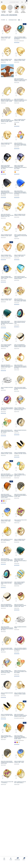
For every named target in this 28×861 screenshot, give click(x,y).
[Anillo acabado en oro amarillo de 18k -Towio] (20, 793)
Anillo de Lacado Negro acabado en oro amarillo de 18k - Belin (20, 495)
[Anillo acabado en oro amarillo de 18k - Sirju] (7, 290)
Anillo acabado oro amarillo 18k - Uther (6, 520)
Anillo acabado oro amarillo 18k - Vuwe (6, 38)
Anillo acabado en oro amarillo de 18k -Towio (19, 802)
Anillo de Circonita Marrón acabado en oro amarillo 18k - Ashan (7, 366)
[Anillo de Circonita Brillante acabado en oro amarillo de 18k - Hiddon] (7, 466)
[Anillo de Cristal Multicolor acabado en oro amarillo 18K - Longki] (20, 135)
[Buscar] (22, 2)
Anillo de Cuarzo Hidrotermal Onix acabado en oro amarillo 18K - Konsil (7, 192)
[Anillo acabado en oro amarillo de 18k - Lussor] (7, 444)
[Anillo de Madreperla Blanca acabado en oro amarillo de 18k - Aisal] (7, 812)
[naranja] (4, 172)
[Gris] (15, 124)
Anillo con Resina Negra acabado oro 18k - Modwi (20, 453)
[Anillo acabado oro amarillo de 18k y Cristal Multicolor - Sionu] (20, 399)
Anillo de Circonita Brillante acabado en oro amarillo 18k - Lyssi (7, 215)
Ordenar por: (12, 20)
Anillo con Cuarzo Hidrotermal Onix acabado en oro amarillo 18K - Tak (7, 323)
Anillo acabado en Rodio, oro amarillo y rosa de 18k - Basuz (20, 235)
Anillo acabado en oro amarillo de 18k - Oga (6, 60)
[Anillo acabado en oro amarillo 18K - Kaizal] (20, 247)
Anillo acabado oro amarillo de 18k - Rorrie (6, 256)
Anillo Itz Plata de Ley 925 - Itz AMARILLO (20, 520)
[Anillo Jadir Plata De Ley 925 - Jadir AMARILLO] (7, 531)
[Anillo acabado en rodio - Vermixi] (7, 832)
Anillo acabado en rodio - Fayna (7, 388)
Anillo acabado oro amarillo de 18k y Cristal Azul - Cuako (6, 277)
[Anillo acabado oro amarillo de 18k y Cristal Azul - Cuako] (7, 268)
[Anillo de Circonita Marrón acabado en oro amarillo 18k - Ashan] (7, 357)
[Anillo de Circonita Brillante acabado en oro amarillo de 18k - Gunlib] (7, 91)
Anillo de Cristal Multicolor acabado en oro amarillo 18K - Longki (20, 144)
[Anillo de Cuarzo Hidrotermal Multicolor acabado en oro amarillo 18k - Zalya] (20, 357)
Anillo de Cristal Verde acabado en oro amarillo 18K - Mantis (20, 38)
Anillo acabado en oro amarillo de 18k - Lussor (6, 453)
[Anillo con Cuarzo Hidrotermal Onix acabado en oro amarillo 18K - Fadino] (20, 157)
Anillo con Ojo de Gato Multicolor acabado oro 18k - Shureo (7, 431)
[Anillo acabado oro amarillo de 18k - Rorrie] (7, 247)
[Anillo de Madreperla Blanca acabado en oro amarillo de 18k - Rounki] (20, 336)
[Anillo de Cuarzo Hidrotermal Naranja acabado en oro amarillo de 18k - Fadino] (7, 486)
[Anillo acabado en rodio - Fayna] (7, 379)
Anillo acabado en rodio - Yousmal (20, 431)
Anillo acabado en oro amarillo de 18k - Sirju (6, 299)
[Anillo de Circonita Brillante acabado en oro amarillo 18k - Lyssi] (7, 206)
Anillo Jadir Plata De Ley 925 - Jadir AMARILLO (7, 540)
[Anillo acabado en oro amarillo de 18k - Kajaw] (20, 206)
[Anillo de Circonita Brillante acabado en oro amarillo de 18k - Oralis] (7, 111)
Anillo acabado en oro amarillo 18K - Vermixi (19, 120)
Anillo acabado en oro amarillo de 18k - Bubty (6, 235)
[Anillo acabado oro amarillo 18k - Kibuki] (7, 793)
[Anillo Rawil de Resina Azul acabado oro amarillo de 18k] (7, 336)
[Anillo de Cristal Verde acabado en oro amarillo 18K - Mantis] (20, 29)
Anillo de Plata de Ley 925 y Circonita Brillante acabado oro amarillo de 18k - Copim (20, 842)
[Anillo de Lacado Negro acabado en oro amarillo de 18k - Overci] (20, 812)
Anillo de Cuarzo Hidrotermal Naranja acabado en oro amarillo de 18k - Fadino (7, 496)
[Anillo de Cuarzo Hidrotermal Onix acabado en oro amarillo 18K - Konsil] (7, 183)
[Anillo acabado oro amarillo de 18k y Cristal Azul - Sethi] (20, 466)
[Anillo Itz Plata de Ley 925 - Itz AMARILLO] (20, 511)
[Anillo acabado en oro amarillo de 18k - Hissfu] (20, 51)
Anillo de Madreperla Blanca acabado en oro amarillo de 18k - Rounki (20, 345)
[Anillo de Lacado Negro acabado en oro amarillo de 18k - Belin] (20, 486)
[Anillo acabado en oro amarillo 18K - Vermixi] (20, 111)
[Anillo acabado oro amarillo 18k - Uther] (7, 511)
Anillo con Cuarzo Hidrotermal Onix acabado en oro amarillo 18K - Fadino (20, 167)
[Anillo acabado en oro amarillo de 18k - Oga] (7, 51)
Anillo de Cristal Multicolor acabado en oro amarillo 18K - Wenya (20, 299)
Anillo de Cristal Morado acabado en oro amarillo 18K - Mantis (7, 408)
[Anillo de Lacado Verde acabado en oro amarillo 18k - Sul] (20, 379)
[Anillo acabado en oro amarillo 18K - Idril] (7, 135)
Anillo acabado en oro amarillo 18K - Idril (6, 144)
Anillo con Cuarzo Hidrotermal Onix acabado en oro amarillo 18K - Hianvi (7, 167)
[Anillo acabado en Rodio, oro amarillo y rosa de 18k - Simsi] (7, 854)
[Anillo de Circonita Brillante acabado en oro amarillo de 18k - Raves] (20, 70)
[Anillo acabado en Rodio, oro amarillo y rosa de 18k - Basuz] (20, 226)
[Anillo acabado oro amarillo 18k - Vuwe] (7, 29)
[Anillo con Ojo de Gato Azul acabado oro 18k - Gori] (20, 313)
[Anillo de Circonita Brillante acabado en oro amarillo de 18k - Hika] (20, 91)
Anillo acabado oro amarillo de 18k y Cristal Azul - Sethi (20, 475)
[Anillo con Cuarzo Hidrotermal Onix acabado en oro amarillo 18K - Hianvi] (7, 157)
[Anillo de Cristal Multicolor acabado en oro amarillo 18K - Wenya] (20, 290)
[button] (3, 31)
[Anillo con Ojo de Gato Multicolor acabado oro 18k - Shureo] (7, 422)
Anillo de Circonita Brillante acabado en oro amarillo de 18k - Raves (20, 79)
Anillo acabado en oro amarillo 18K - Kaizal (19, 256)
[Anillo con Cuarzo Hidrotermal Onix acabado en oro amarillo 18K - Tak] (7, 313)
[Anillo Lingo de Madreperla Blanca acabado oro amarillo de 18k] (20, 854)
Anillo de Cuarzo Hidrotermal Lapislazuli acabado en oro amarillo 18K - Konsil (20, 192)
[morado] (2, 172)
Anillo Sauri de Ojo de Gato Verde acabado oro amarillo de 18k (20, 277)
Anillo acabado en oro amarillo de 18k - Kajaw (19, 215)
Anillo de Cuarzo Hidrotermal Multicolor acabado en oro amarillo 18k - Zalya (20, 367)
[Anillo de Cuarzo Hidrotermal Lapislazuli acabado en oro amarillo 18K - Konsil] (20, 183)
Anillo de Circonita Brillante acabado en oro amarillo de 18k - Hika (20, 100)
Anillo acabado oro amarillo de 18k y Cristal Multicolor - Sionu (20, 408)
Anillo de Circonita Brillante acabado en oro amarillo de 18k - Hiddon (7, 475)
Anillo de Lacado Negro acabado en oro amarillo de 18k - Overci (20, 821)
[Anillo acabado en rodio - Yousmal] (20, 422)
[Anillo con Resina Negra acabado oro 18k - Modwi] (20, 444)
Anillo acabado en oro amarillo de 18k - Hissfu (19, 60)
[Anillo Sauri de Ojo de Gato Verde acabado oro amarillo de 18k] (20, 268)
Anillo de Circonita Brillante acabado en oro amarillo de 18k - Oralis (7, 120)
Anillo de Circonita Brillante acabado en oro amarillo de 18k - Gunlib (7, 100)
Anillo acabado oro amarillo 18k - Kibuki (6, 802)
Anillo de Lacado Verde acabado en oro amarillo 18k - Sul (20, 388)
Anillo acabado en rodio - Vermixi (7, 841)
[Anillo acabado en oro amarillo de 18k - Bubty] (7, 226)
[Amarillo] (2, 845)
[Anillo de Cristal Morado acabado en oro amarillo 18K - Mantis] (7, 399)
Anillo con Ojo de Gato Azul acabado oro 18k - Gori (20, 322)
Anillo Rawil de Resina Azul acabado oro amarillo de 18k (6, 345)
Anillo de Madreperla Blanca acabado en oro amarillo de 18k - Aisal (6, 821)
